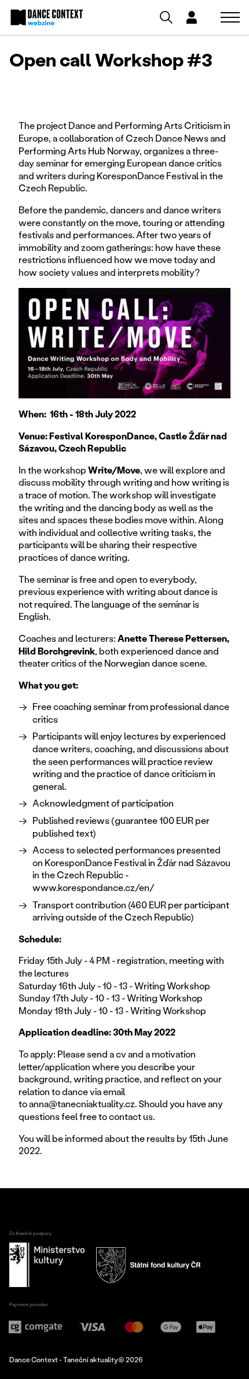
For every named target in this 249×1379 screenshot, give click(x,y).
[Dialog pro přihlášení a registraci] (191, 17)
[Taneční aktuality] (47, 17)
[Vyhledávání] (166, 17)
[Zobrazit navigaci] (230, 17)
